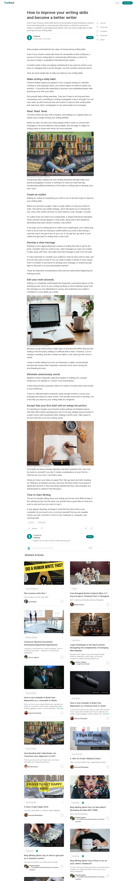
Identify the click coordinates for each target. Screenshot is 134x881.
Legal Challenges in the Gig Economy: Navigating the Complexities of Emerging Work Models (89, 648)
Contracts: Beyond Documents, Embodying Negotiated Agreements (40, 643)
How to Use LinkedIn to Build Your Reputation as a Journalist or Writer (40, 699)
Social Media (76, 698)
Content (31, 522)
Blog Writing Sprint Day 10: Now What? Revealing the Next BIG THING (88, 808)
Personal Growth (77, 754)
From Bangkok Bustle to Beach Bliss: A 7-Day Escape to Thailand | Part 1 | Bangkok (89, 594)
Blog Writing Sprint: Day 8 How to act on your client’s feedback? (88, 862)
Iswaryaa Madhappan (81, 767)
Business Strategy (31, 637)
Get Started (127, 3)
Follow (90, 37)
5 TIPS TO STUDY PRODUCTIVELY (85, 759)
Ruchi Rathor (32, 602)
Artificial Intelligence (32, 589)
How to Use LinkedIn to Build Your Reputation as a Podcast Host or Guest (88, 704)
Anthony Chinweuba (80, 718)
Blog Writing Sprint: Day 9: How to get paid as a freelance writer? (44, 856)
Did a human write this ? (35, 593)
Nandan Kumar (79, 605)
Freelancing (41, 522)
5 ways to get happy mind (36, 807)
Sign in (117, 3)
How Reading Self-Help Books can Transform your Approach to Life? (40, 754)
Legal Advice (76, 640)
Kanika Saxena (33, 767)
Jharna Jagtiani (33, 657)
